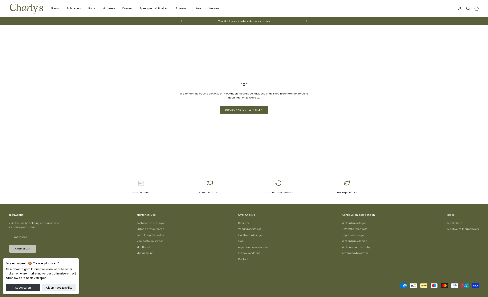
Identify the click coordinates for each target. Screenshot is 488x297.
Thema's (182, 8)
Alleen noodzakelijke (59, 288)
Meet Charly (454, 223)
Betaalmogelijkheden (150, 235)
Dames (127, 8)
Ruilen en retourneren (150, 229)
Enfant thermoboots (354, 229)
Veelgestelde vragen (150, 241)
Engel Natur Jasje (353, 235)
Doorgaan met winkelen (244, 109)
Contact (243, 259)
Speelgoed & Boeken (154, 8)
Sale (198, 8)
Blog (241, 241)
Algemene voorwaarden (254, 247)
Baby (91, 8)
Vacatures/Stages (249, 229)
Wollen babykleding (354, 241)
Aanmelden (22, 248)
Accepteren (23, 288)
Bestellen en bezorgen (151, 223)
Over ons (244, 223)
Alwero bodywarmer (355, 253)
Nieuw (55, 8)
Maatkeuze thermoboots (463, 229)
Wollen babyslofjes (354, 223)
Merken (214, 8)
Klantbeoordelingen (250, 235)
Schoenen (74, 8)
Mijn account (145, 253)
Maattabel (143, 247)
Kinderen (109, 8)
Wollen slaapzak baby (356, 247)
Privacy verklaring (249, 253)
